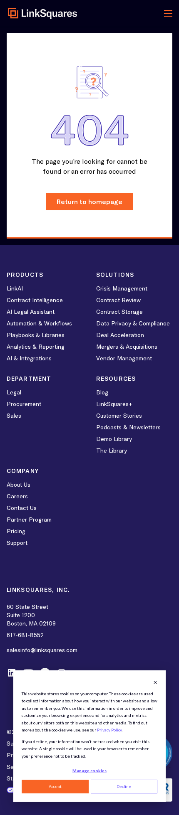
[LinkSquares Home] (43, 13)
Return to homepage (89, 201)
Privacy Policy (109, 729)
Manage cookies (89, 770)
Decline (124, 786)
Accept (55, 786)
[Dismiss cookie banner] (155, 682)
